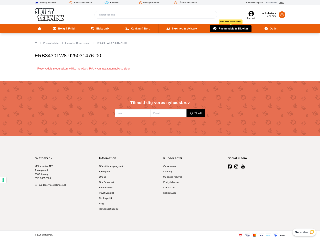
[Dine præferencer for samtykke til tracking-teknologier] (3, 180)
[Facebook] (230, 166)
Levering (167, 171)
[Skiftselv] (49, 14)
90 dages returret (172, 177)
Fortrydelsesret (171, 182)
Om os (102, 177)
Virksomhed (271, 3)
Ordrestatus (169, 166)
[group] (52, 2)
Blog (101, 203)
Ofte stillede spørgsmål (111, 166)
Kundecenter (105, 187)
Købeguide (104, 171)
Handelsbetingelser (254, 3)
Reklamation (169, 193)
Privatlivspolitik (106, 193)
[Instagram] (236, 166)
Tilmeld (198, 113)
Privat (281, 3)
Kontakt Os (169, 187)
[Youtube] (243, 166)
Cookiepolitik (105, 198)
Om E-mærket (106, 182)
